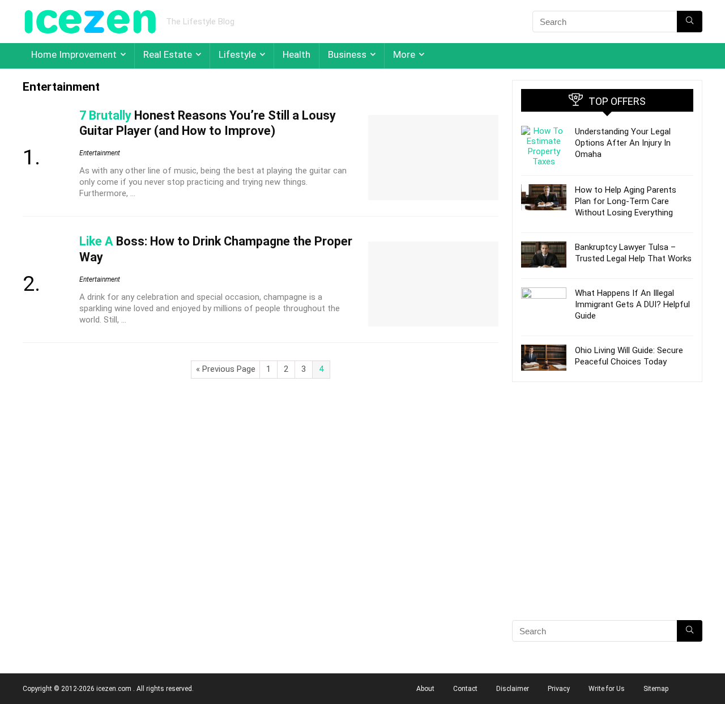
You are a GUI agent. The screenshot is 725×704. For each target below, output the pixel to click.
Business (347, 54)
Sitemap (655, 689)
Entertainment (99, 153)
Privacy (559, 689)
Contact (465, 689)
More (404, 54)
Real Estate (167, 54)
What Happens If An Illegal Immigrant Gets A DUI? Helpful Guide (632, 304)
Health (296, 54)
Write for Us (606, 689)
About (425, 689)
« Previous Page (225, 369)
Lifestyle (237, 54)
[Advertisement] (607, 521)
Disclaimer (512, 689)
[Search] (689, 21)
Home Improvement (74, 54)
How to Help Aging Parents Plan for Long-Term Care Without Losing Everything (625, 201)
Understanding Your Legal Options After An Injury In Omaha (623, 142)
